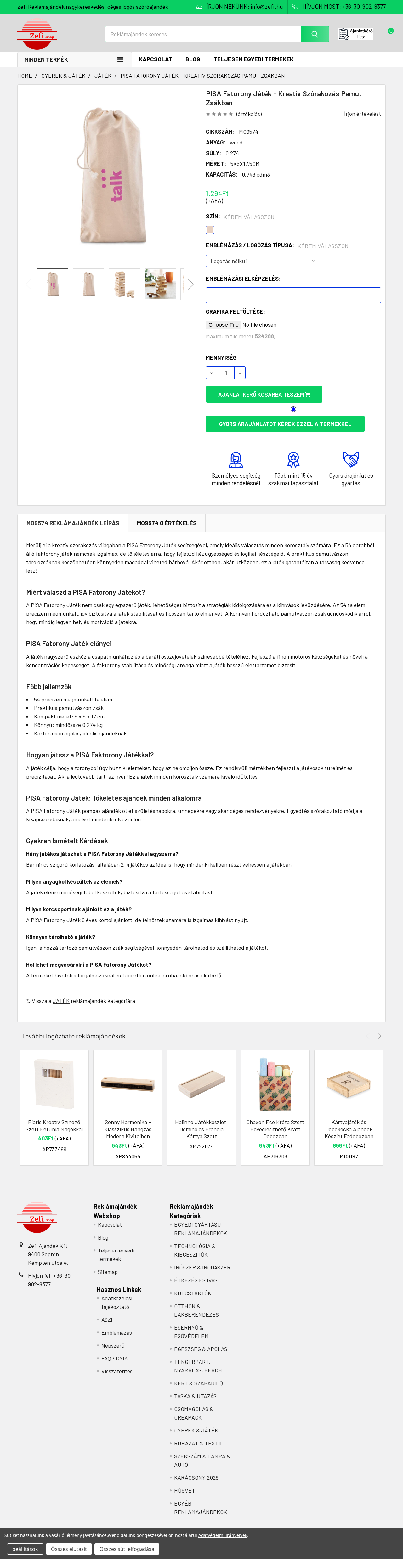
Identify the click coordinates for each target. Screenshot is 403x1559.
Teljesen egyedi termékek (253, 59)
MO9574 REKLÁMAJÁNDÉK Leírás (72, 522)
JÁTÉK (61, 1000)
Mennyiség (221, 357)
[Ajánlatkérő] (362, 34)
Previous (28, 284)
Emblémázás (116, 1332)
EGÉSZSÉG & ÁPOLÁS (200, 1348)
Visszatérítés (117, 1371)
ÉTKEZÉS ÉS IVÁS (196, 1280)
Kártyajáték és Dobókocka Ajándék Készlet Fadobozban (349, 1129)
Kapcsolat (155, 59)
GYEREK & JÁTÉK (196, 1430)
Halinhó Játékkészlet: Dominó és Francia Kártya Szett (201, 1129)
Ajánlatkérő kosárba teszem (261, 394)
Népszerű (113, 1345)
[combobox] (217, 34)
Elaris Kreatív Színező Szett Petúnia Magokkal (54, 1125)
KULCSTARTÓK (192, 1293)
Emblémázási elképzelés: (243, 278)
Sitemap (108, 1271)
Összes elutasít (69, 1548)
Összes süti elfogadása (126, 1548)
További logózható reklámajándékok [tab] (74, 1036)
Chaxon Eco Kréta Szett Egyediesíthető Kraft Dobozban (275, 1129)
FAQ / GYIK (114, 1358)
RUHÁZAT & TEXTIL (198, 1443)
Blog (192, 59)
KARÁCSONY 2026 (196, 1477)
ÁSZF (107, 1319)
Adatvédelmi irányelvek (222, 1535)
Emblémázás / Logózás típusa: (277, 245)
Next (190, 284)
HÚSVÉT (184, 1490)
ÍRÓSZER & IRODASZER (202, 1267)
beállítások (25, 1548)
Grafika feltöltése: (235, 311)
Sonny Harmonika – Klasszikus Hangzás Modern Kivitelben (127, 1129)
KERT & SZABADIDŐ (198, 1383)
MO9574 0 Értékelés (167, 522)
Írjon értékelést (362, 113)
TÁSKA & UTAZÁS (195, 1396)
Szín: (240, 216)
